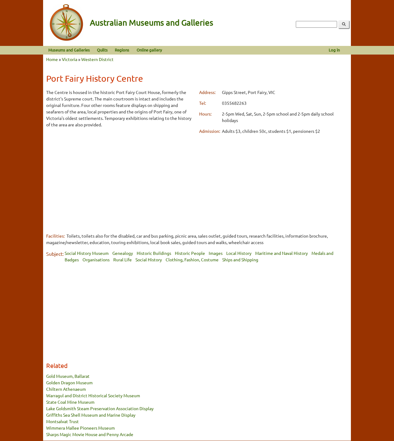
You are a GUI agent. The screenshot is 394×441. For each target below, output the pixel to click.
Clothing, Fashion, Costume (192, 259)
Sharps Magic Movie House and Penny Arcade (89, 434)
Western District (97, 59)
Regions (122, 49)
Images (216, 253)
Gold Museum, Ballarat (68, 376)
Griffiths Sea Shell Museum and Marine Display (90, 415)
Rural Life (122, 259)
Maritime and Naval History (281, 253)
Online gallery (149, 49)
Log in (334, 49)
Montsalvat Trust (62, 421)
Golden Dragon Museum (69, 382)
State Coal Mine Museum (70, 402)
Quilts (102, 49)
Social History (148, 259)
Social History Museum (87, 253)
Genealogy (122, 253)
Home (52, 59)
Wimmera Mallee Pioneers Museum (80, 428)
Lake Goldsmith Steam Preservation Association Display (100, 408)
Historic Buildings (154, 253)
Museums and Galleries (69, 49)
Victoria (69, 59)
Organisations (96, 259)
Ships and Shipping (240, 259)
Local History (238, 253)
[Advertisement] (120, 176)
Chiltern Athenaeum (66, 389)
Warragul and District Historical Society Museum (93, 395)
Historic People (190, 253)
